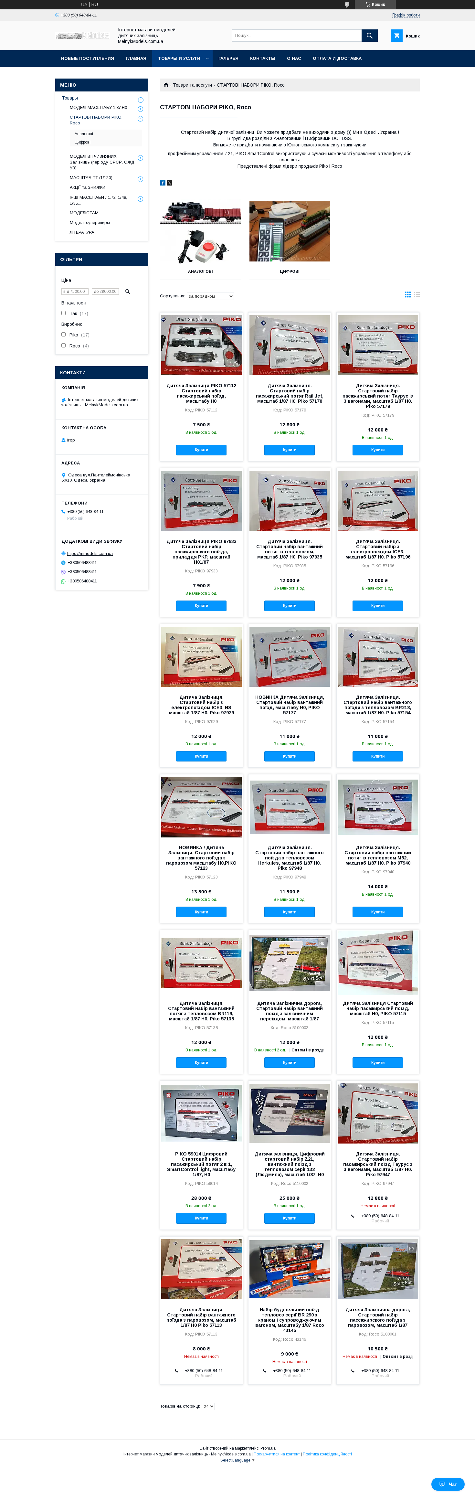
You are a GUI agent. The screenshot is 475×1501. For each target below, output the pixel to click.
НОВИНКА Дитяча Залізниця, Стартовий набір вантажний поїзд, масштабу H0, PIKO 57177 (289, 705)
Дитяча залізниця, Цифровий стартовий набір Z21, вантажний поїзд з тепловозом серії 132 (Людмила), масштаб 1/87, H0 (290, 1164)
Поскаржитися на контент (277, 1454)
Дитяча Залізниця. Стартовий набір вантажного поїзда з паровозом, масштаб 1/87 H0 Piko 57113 (201, 1317)
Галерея (228, 58)
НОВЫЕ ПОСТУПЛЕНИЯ (87, 58)
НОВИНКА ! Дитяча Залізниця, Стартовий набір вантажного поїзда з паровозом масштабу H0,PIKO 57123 (201, 858)
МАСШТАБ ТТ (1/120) (91, 177)
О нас (294, 58)
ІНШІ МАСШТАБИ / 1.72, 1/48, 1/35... (98, 200)
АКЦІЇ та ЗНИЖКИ (87, 187)
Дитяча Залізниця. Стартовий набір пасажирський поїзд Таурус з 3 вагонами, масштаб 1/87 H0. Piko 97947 (377, 1164)
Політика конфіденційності (327, 1454)
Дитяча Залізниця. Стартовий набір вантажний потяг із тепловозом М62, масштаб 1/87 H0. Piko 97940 (377, 855)
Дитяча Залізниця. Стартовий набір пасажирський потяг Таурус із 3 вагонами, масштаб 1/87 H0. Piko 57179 (378, 396)
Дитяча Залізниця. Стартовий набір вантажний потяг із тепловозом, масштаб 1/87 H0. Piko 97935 (289, 549)
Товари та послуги (192, 85)
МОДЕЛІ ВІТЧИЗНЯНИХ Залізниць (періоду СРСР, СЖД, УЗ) (102, 162)
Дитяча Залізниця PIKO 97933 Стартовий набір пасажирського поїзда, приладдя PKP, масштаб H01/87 (201, 552)
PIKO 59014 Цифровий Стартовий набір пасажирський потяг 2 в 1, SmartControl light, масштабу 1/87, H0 (201, 1164)
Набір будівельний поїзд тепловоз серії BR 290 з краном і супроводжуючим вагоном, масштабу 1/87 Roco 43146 (289, 1320)
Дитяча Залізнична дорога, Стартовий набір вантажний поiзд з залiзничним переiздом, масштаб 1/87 (289, 1011)
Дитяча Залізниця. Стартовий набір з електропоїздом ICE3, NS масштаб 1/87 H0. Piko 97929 (201, 705)
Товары (70, 98)
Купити (201, 450)
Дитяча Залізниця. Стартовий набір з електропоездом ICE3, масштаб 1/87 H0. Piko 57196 (377, 549)
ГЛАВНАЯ (136, 58)
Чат (453, 1484)
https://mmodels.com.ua (90, 553)
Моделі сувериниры (90, 222)
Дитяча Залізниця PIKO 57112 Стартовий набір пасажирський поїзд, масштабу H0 (201, 393)
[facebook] (162, 183)
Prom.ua (268, 1448)
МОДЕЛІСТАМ (84, 212)
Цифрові (290, 271)
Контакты (262, 58)
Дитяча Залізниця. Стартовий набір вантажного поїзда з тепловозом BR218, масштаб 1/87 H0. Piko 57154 (377, 705)
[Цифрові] (290, 231)
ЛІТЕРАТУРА (82, 232)
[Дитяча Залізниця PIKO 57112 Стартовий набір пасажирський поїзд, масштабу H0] (201, 345)
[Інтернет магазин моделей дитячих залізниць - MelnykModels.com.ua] (82, 37)
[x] (169, 183)
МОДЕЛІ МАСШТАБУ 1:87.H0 (98, 107)
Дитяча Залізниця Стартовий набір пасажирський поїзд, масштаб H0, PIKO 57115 (378, 1008)
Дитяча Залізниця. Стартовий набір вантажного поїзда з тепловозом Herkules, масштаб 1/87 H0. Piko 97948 (289, 858)
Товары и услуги (179, 58)
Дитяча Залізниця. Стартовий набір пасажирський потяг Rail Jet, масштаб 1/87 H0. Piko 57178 (289, 393)
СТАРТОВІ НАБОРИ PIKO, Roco (96, 120)
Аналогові (200, 271)
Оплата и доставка (337, 58)
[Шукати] (370, 35)
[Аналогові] (200, 231)
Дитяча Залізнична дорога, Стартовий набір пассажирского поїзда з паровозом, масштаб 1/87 (377, 1317)
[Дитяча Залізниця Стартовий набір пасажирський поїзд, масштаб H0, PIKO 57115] (378, 962)
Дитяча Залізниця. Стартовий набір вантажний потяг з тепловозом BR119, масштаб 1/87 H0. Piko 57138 (201, 1011)
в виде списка (417, 296)
